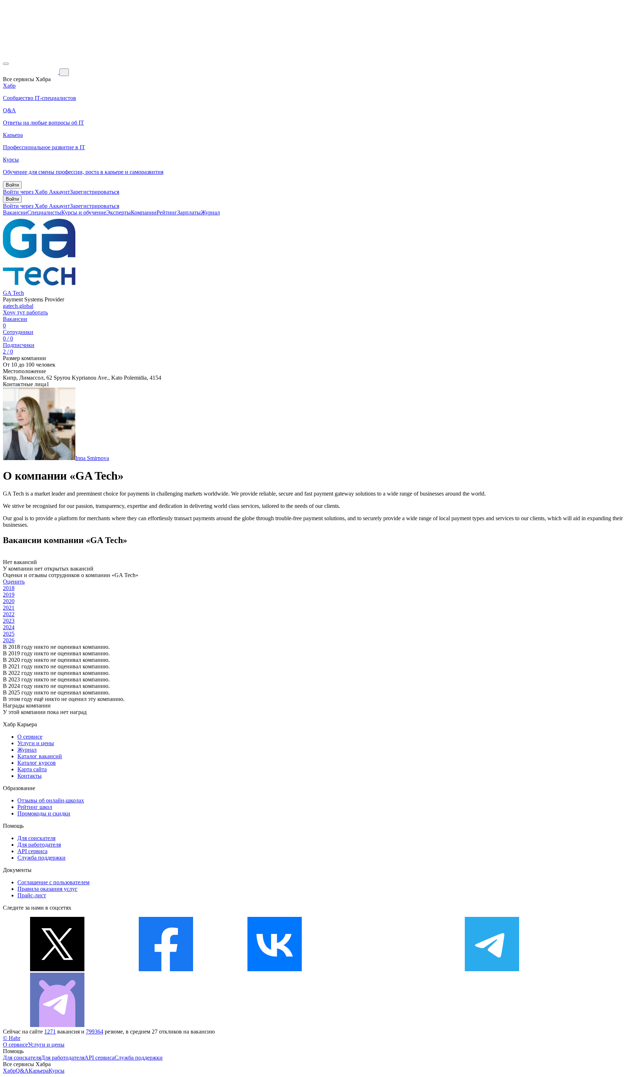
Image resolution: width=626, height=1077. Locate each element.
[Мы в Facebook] (166, 969)
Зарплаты (189, 212)
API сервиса (32, 851)
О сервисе (29, 737)
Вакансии (15, 212)
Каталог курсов (36, 763)
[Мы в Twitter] (57, 969)
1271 (50, 1031)
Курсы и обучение (83, 212)
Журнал (210, 212)
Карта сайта (32, 769)
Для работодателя (39, 845)
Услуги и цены (35, 743)
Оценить (14, 582)
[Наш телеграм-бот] (57, 1025)
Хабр (9, 1071)
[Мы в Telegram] (492, 969)
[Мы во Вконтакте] (274, 969)
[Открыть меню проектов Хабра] (6, 64)
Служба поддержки (41, 858)
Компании (143, 212)
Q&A (22, 1071)
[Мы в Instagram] (383, 969)
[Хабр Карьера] (31, 72)
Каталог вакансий (39, 756)
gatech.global (18, 306)
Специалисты (44, 212)
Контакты (29, 776)
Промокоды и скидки (43, 813)
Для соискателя (36, 838)
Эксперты (118, 212)
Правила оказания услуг (47, 889)
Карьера (39, 1071)
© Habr (11, 1038)
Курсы (56, 1071)
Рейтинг (166, 212)
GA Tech (13, 293)
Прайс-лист (31, 895)
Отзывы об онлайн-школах (50, 800)
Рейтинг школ (34, 807)
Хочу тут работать (25, 312)
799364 (94, 1031)
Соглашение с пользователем (53, 882)
